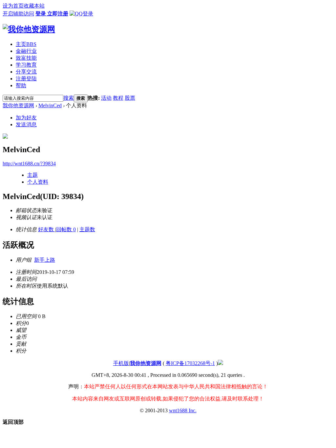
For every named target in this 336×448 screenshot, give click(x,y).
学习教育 (26, 65)
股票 (130, 98)
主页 (26, 44)
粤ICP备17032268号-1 (190, 363)
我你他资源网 (18, 105)
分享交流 (26, 71)
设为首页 (13, 6)
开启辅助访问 (18, 13)
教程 (118, 98)
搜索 (68, 98)
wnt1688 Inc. (183, 410)
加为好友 (26, 117)
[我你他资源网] (29, 29)
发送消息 (26, 124)
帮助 (21, 85)
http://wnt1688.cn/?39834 (29, 163)
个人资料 (37, 182)
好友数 (46, 229)
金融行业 (26, 51)
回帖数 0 (66, 229)
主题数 (87, 229)
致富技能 (26, 58)
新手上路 (44, 260)
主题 (32, 175)
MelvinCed (50, 105)
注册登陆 (26, 78)
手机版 (121, 363)
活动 (106, 98)
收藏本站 (34, 6)
